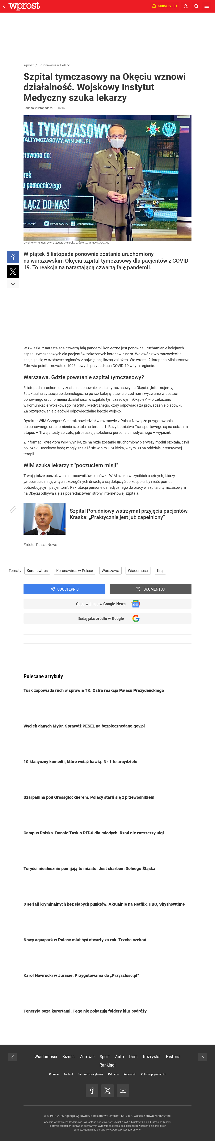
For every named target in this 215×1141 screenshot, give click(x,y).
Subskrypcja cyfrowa (90, 1074)
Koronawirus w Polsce (74, 570)
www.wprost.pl (114, 1129)
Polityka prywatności (153, 1074)
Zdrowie (87, 1056)
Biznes (68, 1056)
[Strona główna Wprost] (24, 6)
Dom (133, 1056)
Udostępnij (68, 589)
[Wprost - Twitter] (107, 1090)
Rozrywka (152, 1056)
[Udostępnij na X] (13, 271)
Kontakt (68, 1074)
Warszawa (110, 570)
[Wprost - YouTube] (123, 1090)
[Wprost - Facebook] (92, 1090)
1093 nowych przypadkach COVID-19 (98, 365)
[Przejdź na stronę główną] (4, 6)
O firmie (54, 1074)
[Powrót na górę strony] (202, 1057)
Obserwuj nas (101, 603)
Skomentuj (154, 589)
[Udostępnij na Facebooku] (13, 257)
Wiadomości (138, 570)
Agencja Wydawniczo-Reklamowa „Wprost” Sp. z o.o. (98, 1116)
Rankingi (107, 1065)
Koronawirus (37, 570)
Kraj (160, 570)
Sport (105, 1056)
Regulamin (129, 1074)
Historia (173, 1056)
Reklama (113, 1074)
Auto (119, 1056)
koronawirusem (120, 354)
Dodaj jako (101, 618)
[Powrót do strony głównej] (12, 1057)
